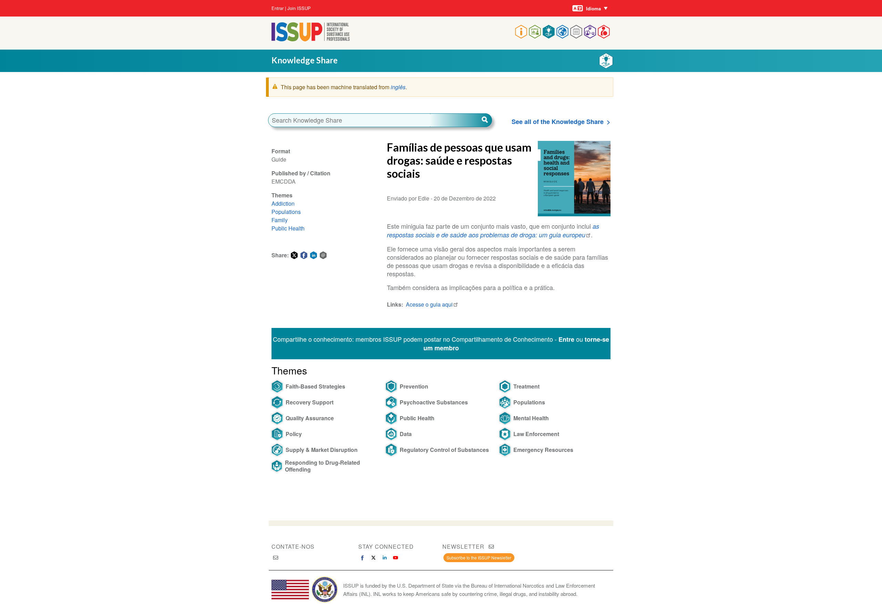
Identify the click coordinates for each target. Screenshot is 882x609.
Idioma (593, 8)
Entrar (277, 8)
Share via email (323, 255)
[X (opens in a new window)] (373, 558)
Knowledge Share (304, 60)
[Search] (461, 120)
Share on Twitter (294, 255)
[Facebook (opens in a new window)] (362, 558)
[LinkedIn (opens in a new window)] (384, 558)
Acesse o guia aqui (429, 304)
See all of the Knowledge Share (558, 121)
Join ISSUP (299, 8)
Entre (566, 339)
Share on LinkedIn (313, 255)
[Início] (310, 39)
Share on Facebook (304, 255)
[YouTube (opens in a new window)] (395, 558)
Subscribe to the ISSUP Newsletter (479, 557)
